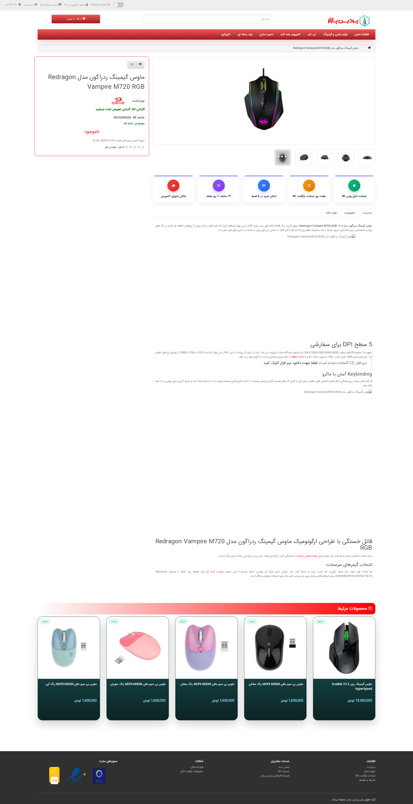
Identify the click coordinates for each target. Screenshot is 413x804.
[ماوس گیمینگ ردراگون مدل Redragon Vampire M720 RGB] (263, 100)
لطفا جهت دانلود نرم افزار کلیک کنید (290, 363)
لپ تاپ (311, 34)
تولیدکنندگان (197, 767)
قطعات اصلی (361, 34)
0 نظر (121, 147)
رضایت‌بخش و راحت (307, 556)
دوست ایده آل (214, 572)
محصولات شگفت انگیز (191, 771)
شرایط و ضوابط (367, 780)
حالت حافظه (297, 357)
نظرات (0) (331, 213)
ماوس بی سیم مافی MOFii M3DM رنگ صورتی (138, 684)
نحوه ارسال (369, 771)
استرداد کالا (283, 771)
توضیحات (367, 213)
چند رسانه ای (245, 34)
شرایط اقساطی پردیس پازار (275, 776)
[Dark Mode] (118, 4)
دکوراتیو (226, 34)
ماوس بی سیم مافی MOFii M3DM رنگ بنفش (207, 684)
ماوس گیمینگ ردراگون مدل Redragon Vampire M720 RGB (326, 48)
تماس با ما (284, 767)
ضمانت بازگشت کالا (365, 776)
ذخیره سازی (266, 34)
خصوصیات (349, 213)
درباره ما (371, 767)
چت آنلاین (11, 4)
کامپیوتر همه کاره (290, 34)
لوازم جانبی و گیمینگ (335, 34)
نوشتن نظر (110, 147)
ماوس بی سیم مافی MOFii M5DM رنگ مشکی (276, 684)
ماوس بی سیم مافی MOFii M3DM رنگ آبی (71, 684)
